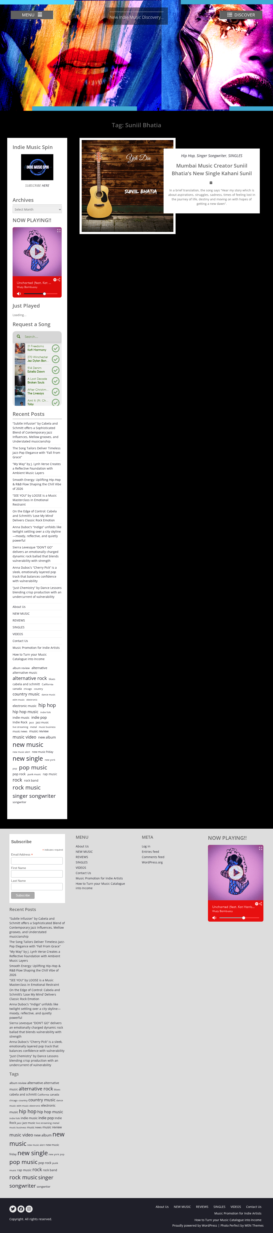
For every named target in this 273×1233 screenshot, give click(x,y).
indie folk (45, 712)
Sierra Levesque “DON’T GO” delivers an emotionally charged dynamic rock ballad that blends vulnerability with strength (36, 554)
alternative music (25, 673)
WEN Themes (254, 1225)
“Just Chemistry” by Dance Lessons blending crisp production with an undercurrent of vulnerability (37, 592)
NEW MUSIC (21, 613)
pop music (33, 767)
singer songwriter (34, 795)
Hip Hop (188, 155)
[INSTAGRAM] (29, 1209)
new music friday (42, 752)
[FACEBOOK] (21, 1209)
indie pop (39, 717)
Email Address (22, 855)
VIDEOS (18, 634)
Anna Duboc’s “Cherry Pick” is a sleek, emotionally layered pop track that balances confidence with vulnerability (35, 574)
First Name (18, 868)
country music (26, 694)
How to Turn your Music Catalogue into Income (30, 656)
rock (17, 780)
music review (39, 731)
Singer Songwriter (211, 155)
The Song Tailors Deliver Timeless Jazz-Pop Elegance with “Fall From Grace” (37, 452)
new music (28, 744)
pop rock (19, 774)
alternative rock (30, 678)
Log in (146, 846)
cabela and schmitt (26, 684)
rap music (50, 774)
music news (20, 731)
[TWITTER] (12, 1209)
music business (47, 727)
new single (28, 758)
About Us (19, 607)
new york (50, 759)
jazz (31, 722)
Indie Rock (20, 722)
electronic (31, 699)
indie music (21, 717)
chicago (28, 688)
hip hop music (25, 711)
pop (15, 768)
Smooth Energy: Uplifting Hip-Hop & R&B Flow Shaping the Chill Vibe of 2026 (37, 484)
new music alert (21, 751)
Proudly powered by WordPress (194, 1225)
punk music (34, 774)
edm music (19, 699)
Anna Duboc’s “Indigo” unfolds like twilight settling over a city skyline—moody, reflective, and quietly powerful (37, 533)
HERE (45, 185)
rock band (31, 780)
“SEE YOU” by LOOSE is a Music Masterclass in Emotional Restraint (35, 499)
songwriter (19, 802)
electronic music (24, 706)
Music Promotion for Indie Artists (36, 648)
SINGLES (235, 155)
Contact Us (20, 641)
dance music (48, 694)
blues (52, 679)
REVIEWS (19, 620)
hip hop (47, 705)
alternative (39, 668)
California (47, 684)
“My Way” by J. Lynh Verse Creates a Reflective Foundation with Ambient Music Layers (37, 468)
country (38, 689)
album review (21, 668)
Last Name (18, 880)
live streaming (20, 727)
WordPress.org (152, 862)
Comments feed (153, 857)
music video (24, 737)
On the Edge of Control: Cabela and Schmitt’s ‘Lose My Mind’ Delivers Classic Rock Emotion (35, 515)
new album (47, 737)
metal (33, 727)
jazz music (42, 722)
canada (17, 689)
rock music (27, 787)
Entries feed (150, 852)
